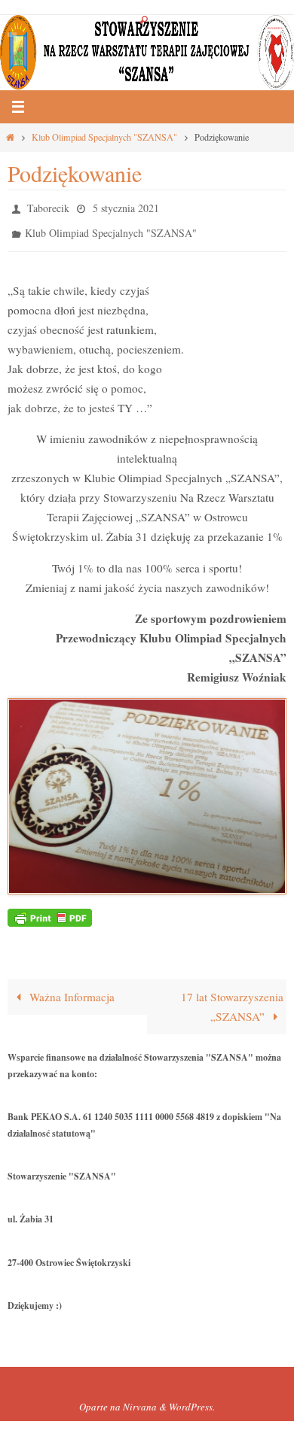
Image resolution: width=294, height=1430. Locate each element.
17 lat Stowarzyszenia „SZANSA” (232, 999)
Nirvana (140, 1400)
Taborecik (48, 206)
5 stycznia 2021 (126, 206)
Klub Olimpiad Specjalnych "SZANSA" (104, 137)
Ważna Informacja (70, 989)
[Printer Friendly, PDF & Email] (50, 909)
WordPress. (192, 1400)
